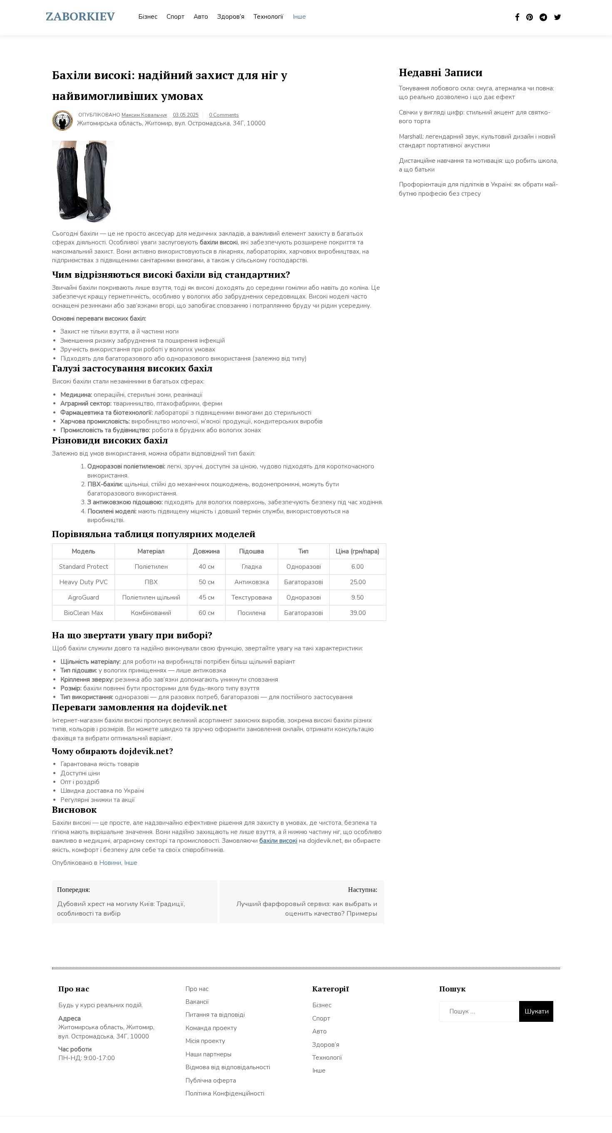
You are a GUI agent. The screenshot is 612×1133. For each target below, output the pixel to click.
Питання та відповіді (215, 1015)
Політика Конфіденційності (224, 1093)
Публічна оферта (210, 1080)
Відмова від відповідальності (227, 1067)
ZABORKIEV (80, 16)
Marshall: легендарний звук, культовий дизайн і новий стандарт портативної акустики (477, 140)
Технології (269, 16)
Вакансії (197, 1002)
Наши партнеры (208, 1054)
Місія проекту (205, 1041)
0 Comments (224, 115)
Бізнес (147, 16)
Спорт (175, 16)
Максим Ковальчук (144, 115)
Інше (299, 16)
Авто (201, 16)
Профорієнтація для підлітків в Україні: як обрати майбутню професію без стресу (478, 188)
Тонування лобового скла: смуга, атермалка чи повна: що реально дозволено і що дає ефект (476, 92)
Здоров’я (230, 16)
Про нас (197, 989)
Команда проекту (211, 1028)
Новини (110, 863)
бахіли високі (278, 841)
